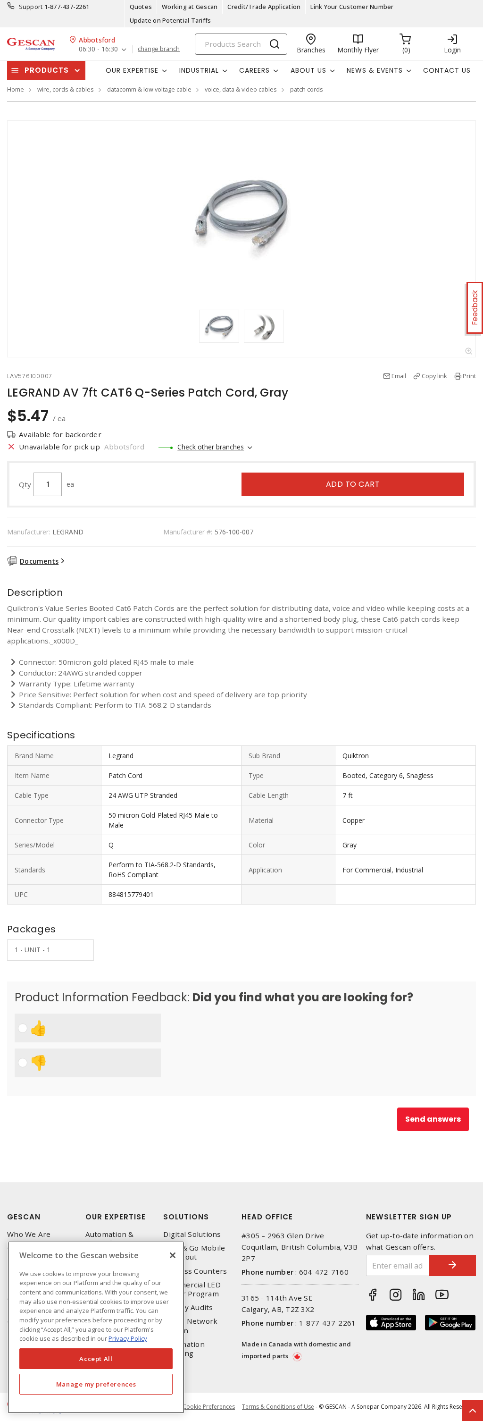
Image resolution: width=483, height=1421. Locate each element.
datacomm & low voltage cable (149, 89)
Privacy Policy (127, 1338)
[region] (96, 1327)
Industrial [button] (199, 70)
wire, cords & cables (65, 89)
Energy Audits (188, 1307)
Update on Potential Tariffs (170, 20)
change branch (159, 49)
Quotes (141, 6)
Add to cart (353, 484)
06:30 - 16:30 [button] (98, 49)
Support (31, 6)
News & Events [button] (375, 70)
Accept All (96, 1358)
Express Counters (195, 1271)
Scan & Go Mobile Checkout (194, 1252)
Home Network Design (190, 1326)
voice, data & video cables (241, 89)
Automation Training (184, 1349)
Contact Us (447, 70)
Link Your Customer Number (351, 6)
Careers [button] (254, 70)
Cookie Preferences (209, 1407)
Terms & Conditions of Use (278, 1407)
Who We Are (29, 1234)
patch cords (306, 89)
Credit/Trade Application (263, 6)
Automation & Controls (109, 1239)
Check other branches (210, 446)
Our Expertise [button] (132, 70)
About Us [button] (308, 70)
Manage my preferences (96, 1384)
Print (469, 376)
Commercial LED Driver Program (192, 1289)
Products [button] (47, 70)
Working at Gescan (189, 6)
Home (15, 89)
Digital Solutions (192, 1234)
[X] (172, 1255)
